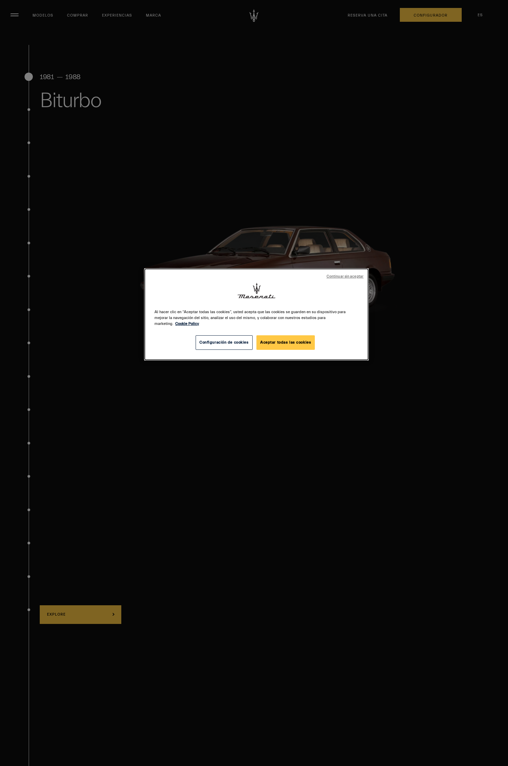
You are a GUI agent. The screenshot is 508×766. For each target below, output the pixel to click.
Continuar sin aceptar (345, 276)
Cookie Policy (187, 323)
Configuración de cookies (224, 342)
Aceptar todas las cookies (285, 342)
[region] (256, 314)
